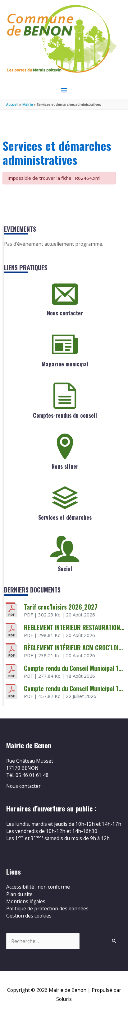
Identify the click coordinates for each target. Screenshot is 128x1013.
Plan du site (19, 894)
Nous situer (65, 466)
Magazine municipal (65, 364)
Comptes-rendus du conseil (65, 415)
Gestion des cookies (29, 915)
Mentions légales (25, 901)
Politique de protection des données (47, 908)
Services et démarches (65, 517)
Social (65, 569)
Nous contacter (65, 313)
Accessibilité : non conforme (38, 886)
